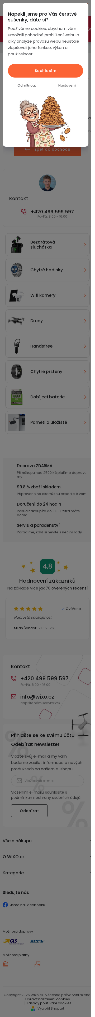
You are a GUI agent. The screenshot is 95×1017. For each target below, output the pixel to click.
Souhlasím (45, 70)
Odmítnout (26, 85)
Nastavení (67, 85)
